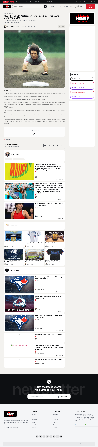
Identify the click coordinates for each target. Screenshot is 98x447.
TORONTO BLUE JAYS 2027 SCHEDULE (48, 335)
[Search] (45, 6)
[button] (61, 26)
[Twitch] (50, 436)
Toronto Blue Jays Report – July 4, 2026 (48, 360)
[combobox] (29, 6)
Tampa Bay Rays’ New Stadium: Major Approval (33, 261)
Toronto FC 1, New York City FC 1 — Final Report (55, 1)
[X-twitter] (40, 436)
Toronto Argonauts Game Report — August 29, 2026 (13, 261)
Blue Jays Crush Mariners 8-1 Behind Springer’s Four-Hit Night (53, 261)
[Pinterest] (60, 436)
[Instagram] (43, 436)
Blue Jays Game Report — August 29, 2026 (26, 1)
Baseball (13, 225)
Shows (71, 6)
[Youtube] (47, 436)
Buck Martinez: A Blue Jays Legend (13, 241)
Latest (52, 6)
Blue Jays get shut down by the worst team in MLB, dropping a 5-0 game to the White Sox (49, 347)
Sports (57, 6)
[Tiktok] (54, 436)
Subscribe (64, 396)
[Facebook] (37, 436)
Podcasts (65, 6)
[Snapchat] (57, 436)
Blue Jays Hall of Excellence (36, 1)
